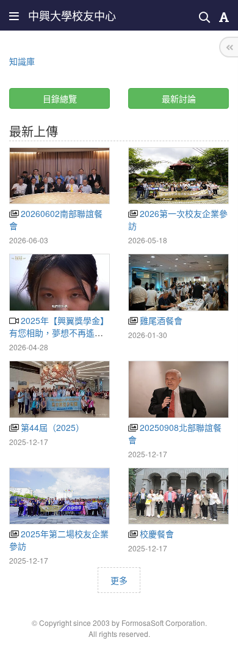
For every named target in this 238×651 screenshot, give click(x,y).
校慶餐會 (155, 534)
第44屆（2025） (51, 427)
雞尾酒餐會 (159, 320)
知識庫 (22, 61)
